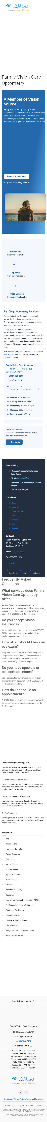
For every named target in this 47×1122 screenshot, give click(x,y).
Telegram (32, 1115)
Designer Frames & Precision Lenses (20, 931)
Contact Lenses (12, 926)
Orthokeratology (12, 869)
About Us (15, 507)
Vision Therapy (11, 880)
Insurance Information (14, 849)
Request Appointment (16, 176)
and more (36, 335)
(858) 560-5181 (24, 183)
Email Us (11, 563)
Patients (15, 520)
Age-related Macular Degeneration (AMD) (22, 900)
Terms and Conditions (34, 1099)
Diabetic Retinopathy (14, 890)
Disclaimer (8, 1099)
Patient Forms (11, 844)
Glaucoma (10, 895)
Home (14, 503)
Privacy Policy (19, 1099)
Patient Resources (13, 854)
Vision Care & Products (20, 511)
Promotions (16, 516)
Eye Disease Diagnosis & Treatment (20, 905)
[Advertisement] (23, 39)
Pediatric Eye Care (13, 915)
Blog (13, 524)
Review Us (15, 442)
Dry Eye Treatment (13, 874)
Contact (15, 528)
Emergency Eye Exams (15, 910)
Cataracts (9, 885)
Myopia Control (12, 864)
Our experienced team (13, 329)
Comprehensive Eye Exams (16, 920)
